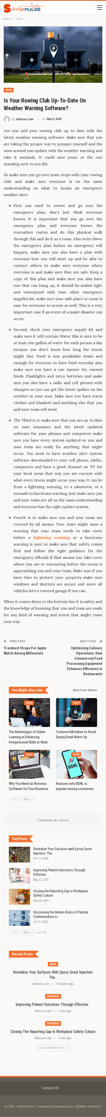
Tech (8, 90)
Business (53, 996)
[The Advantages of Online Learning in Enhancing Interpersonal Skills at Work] (29, 712)
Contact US (50, 1088)
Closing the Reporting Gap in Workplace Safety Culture (53, 1031)
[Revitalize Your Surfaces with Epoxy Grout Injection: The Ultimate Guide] (19, 854)
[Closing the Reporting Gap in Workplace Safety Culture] (19, 897)
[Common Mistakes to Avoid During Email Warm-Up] (76, 712)
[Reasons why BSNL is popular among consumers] (76, 764)
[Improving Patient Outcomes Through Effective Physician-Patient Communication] (19, 876)
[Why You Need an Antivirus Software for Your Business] (29, 764)
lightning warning (51, 537)
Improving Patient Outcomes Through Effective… (53, 1004)
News (53, 964)
